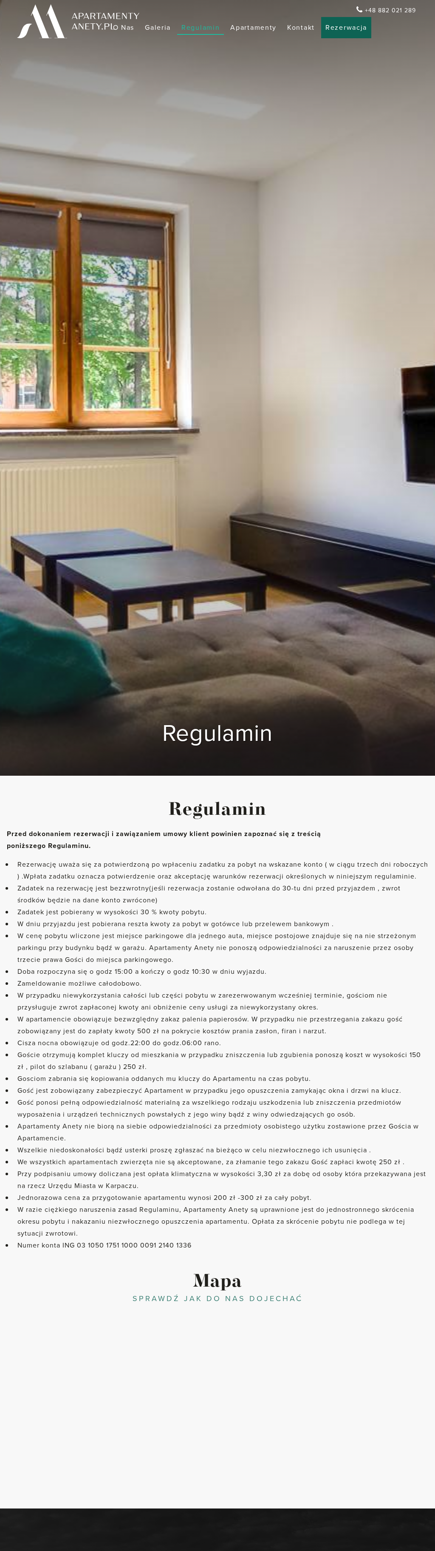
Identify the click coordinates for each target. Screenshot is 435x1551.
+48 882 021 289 (390, 10)
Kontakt (301, 27)
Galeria (158, 27)
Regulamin (200, 27)
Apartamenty (253, 27)
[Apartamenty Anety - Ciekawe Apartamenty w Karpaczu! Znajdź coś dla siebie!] (78, 21)
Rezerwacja (346, 27)
